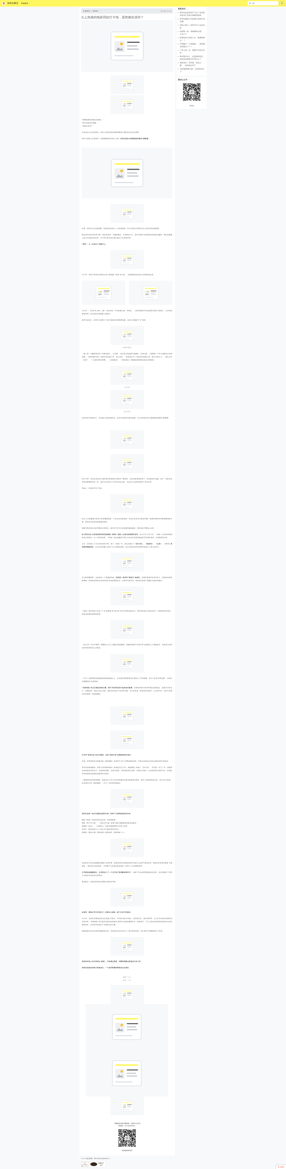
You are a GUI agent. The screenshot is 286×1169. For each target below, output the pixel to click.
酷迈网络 (89, 1158)
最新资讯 (182, 9)
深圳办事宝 (12, 3)
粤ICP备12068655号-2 (102, 1158)
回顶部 (281, 1167)
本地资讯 (25, 3)
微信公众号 (182, 79)
